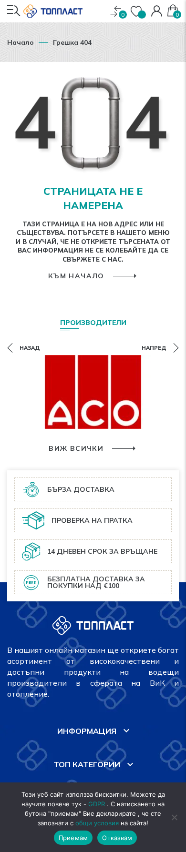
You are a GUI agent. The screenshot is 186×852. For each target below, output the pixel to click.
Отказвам (117, 838)
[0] (115, 11)
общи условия (97, 823)
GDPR (96, 804)
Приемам (73, 838)
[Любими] (137, 11)
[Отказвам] (174, 817)
